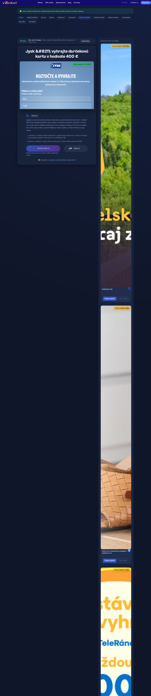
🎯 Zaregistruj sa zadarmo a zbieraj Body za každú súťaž (56, 160)
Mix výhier (22, 21)
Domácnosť (61, 17)
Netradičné (32, 21)
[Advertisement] (75, 31)
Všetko (21, 17)
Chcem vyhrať (110, 298)
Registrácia (145, 2)
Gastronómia (126, 17)
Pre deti (43, 17)
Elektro (52, 17)
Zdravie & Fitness (113, 17)
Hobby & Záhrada (32, 17)
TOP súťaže (49, 2)
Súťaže (40, 2)
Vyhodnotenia (61, 2)
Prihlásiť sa (134, 2)
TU (64, 137)
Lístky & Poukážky (84, 17)
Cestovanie (72, 17)
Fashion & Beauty (99, 17)
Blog (69, 2)
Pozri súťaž (123, 298)
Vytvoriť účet (85, 41)
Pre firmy (77, 2)
